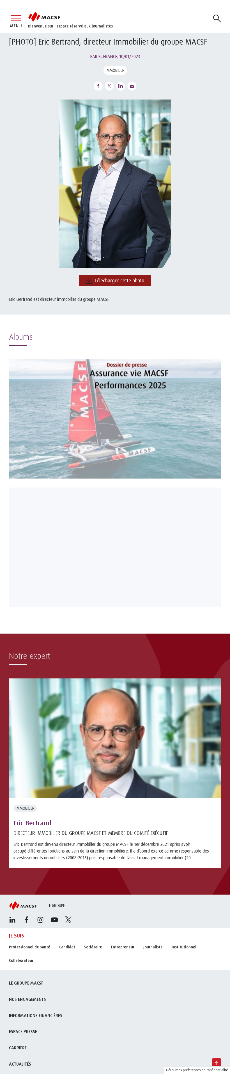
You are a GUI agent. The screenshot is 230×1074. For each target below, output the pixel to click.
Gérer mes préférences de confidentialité (197, 1070)
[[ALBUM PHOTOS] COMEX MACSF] (115, 547)
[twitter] (68, 919)
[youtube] (54, 919)
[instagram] (40, 919)
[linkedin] (12, 919)
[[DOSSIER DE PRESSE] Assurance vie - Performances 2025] (115, 419)
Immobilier (115, 70)
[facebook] (26, 919)
